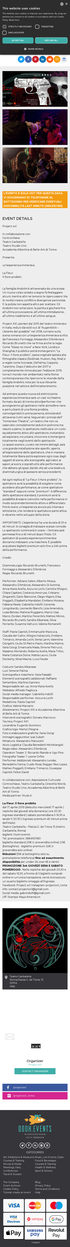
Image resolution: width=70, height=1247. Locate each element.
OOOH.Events (39, 1134)
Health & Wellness (45, 1167)
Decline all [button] (51, 40)
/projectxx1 (19, 1087)
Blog (37, 1182)
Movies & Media (12, 1164)
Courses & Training (13, 1160)
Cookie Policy (11, 1189)
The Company (11, 1182)
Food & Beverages (45, 1160)
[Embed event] (57, 59)
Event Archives (11, 1185)
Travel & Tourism (12, 1174)
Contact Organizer (35, 1071)
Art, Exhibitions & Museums (18, 1157)
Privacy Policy (43, 1185)
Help (37, 1192)
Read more (14, 20)
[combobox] (61, 4)
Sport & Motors (43, 1170)
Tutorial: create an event (17, 1192)
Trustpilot (35, 1242)
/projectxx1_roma (23, 1095)
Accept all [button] (18, 40)
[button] (35, 49)
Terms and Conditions (47, 1189)
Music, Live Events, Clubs (49, 1157)
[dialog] (35, 27)
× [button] (66, 4)
